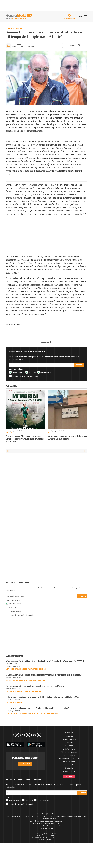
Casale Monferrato (20, 680)
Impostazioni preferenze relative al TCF (46, 823)
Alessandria (17, 28)
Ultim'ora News (69, 749)
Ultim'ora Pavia (69, 755)
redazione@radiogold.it (54, 838)
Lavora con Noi (69, 771)
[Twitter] (17, 735)
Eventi (8, 713)
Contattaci (69, 776)
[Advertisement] (46, 235)
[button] (85, 451)
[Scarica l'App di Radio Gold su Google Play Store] (36, 744)
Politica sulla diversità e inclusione (18, 816)
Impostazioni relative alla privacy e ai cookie (46, 826)
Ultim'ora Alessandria (68, 752)
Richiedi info (25, 764)
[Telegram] (33, 735)
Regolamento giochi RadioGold (71, 816)
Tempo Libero (50, 713)
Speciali (32, 713)
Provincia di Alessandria (37, 669)
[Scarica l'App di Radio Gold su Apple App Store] (15, 744)
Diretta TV (69, 768)
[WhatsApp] (39, 735)
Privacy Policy (33, 376)
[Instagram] (28, 735)
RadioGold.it (52, 834)
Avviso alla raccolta (46, 828)
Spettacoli (40, 713)
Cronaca (9, 28)
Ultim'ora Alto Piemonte (69, 758)
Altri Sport (10, 669)
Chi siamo (69, 736)
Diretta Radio (69, 765)
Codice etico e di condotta (40, 816)
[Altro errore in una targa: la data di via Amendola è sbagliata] (67, 409)
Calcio (8, 433)
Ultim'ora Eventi (68, 761)
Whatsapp (69, 746)
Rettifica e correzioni (49, 819)
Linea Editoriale (55, 816)
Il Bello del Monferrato (20, 713)
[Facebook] (11, 735)
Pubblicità (69, 742)
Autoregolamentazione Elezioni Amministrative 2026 (46, 821)
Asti (57, 713)
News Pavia (32, 372)
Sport (24, 669)
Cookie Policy (51, 814)
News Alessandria (18, 372)
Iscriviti (79, 365)
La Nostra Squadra (69, 739)
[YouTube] (22, 735)
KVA (52, 840)
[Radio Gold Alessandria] (19, 16)
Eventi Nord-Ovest (46, 372)
